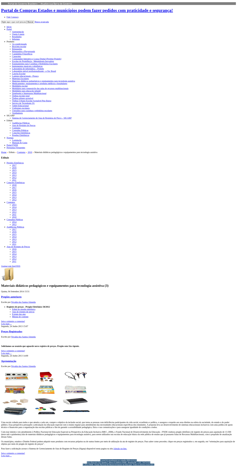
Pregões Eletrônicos (20, 135)
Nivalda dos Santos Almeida (23, 302)
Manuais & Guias (19, 143)
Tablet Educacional (20, 106)
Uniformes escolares (21, 108)
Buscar (30, 22)
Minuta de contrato (20, 317)
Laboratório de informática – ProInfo (28, 69)
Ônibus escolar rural (20, 96)
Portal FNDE (12, 145)
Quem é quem (18, 34)
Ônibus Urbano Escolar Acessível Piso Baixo (31, 101)
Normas (10, 138)
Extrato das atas (19, 314)
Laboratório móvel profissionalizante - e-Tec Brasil (34, 71)
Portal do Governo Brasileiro (23, 3)
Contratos (16, 128)
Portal (9, 29)
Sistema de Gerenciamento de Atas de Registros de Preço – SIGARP (42, 118)
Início (9, 27)
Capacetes (16, 56)
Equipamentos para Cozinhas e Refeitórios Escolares (35, 64)
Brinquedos (17, 49)
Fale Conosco (13, 17)
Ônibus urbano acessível (22, 98)
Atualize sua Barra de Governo (56, 3)
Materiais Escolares (20, 78)
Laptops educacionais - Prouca (25, 76)
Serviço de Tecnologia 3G (23, 103)
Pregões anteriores (11, 296)
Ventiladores (17, 113)
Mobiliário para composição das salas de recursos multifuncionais (40, 88)
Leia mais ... (6, 324)
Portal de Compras (87, 10)
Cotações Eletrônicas (21, 133)
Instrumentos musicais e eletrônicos (27, 66)
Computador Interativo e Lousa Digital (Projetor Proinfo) (36, 59)
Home (3, 152)
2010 (30, 152)
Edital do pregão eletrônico (23, 309)
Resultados (17, 36)
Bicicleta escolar (19, 46)
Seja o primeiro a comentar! (13, 321)
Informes (16, 39)
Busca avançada (42, 22)
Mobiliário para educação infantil (26, 91)
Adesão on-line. (120, 448)
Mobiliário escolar (20, 86)
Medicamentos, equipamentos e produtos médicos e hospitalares (39, 83)
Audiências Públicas (21, 123)
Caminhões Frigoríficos (22, 54)
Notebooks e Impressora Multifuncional (29, 93)
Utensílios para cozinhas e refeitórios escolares (32, 110)
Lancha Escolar (19, 73)
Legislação (16, 140)
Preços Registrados (11, 331)
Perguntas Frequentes (16, 147)
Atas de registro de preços (23, 312)
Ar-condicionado (19, 44)
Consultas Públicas (20, 130)
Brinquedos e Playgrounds (23, 51)
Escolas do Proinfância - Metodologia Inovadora (33, 61)
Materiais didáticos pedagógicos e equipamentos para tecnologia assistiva (43, 81)
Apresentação (18, 32)
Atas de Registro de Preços (23, 125)
